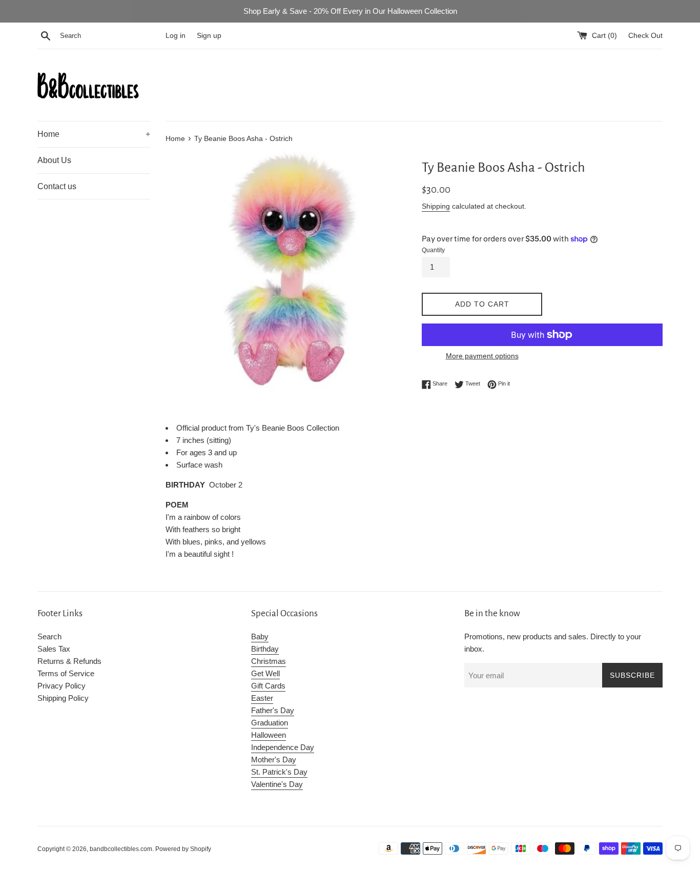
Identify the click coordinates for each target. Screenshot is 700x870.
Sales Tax (53, 648)
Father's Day (272, 710)
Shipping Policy (63, 698)
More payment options (482, 356)
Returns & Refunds (69, 661)
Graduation (269, 722)
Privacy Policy (61, 685)
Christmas (268, 661)
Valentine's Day (277, 784)
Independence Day (282, 747)
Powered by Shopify (183, 849)
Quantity (433, 250)
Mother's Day (273, 759)
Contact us (56, 186)
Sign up (209, 35)
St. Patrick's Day (279, 771)
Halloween (268, 735)
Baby (260, 636)
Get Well (265, 673)
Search (49, 636)
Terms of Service (65, 673)
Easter (262, 698)
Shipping (436, 206)
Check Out (645, 35)
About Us (54, 160)
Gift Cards (268, 685)
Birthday (265, 648)
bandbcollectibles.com (121, 849)
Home (93, 134)
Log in (176, 35)
